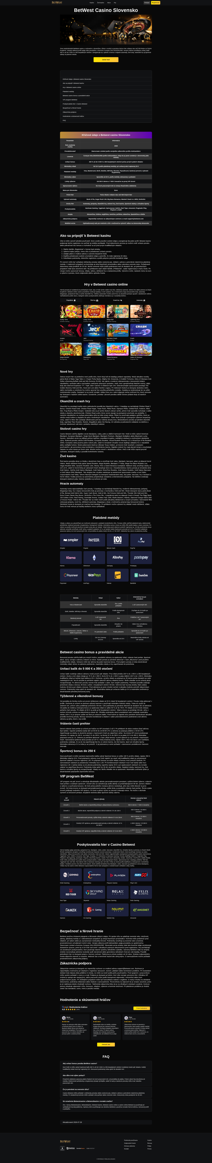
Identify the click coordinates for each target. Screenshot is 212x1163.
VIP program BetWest (70, 100)
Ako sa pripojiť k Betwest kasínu (73, 83)
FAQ (64, 120)
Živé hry (93, 300)
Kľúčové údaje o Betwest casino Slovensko (77, 79)
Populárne (69, 300)
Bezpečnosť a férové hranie (72, 108)
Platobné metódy (68, 91)
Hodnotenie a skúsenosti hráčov (73, 116)
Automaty (140, 300)
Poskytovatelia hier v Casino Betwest (75, 104)
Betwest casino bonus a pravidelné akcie (76, 95)
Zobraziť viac (106, 1044)
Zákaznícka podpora (69, 112)
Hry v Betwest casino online (72, 87)
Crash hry (116, 300)
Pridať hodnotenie (141, 1008)
